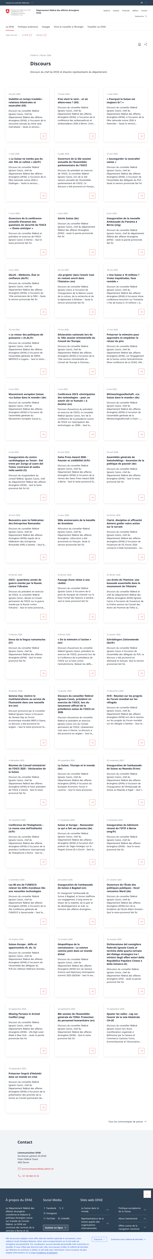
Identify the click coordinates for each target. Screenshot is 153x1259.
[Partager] (145, 44)
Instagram (51, 1213)
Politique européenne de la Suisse (130, 1210)
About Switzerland (128, 1218)
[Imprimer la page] (139, 44)
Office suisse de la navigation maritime (129, 1227)
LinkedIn (65, 1218)
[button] (10, 27)
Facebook (51, 1208)
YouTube (50, 1218)
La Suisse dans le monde (90, 1210)
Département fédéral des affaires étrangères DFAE (58, 11)
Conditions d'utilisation (46, 1252)
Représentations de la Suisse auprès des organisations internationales (92, 1223)
